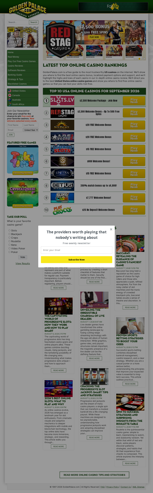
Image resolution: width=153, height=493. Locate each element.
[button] (76, 234)
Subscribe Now (76, 259)
